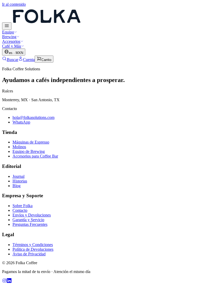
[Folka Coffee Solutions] (46, 27)
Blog (16, 185)
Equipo (8, 32)
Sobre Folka (22, 205)
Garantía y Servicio (28, 219)
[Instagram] (4, 281)
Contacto (19, 210)
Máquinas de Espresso (30, 142)
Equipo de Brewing (28, 151)
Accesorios (11, 41)
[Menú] (6, 26)
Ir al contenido (14, 4)
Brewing (9, 37)
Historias (19, 181)
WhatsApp (21, 122)
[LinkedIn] (9, 281)
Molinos (19, 147)
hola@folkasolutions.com (33, 117)
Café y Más (11, 46)
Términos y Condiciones (32, 244)
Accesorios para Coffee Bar (35, 156)
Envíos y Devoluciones (31, 215)
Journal (18, 176)
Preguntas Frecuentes (29, 224)
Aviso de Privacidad (29, 254)
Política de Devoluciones (32, 249)
